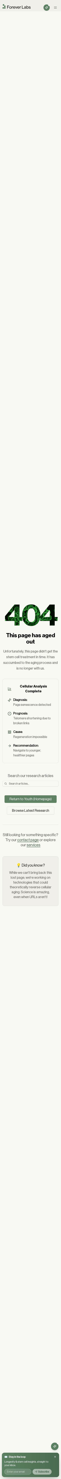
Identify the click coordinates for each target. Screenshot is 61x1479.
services (33, 845)
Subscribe (43, 1471)
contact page (28, 840)
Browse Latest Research (30, 810)
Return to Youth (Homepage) (31, 799)
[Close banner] (55, 1457)
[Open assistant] (46, 7)
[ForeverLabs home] (17, 7)
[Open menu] (55, 7)
